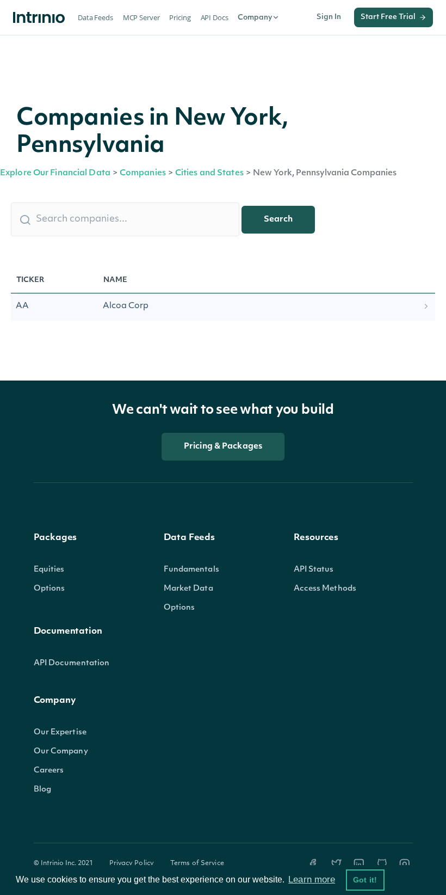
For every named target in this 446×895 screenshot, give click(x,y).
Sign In (329, 17)
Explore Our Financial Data (55, 173)
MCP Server (141, 17)
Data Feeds (95, 17)
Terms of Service (197, 863)
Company (255, 17)
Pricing (179, 17)
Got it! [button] (365, 879)
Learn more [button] (311, 879)
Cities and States (209, 173)
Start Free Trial (388, 17)
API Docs (214, 17)
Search (278, 220)
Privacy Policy (131, 863)
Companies (143, 173)
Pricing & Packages (223, 447)
